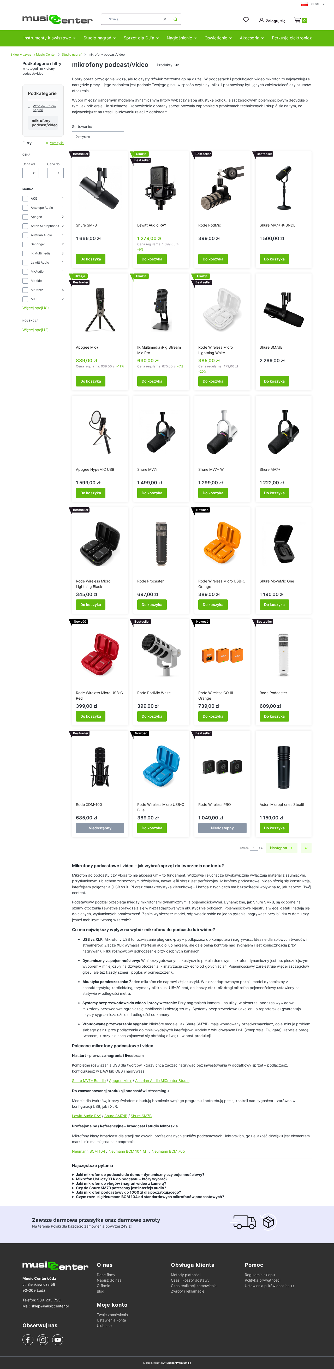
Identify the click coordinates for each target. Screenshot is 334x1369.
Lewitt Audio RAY (86, 1116)
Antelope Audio (42, 208)
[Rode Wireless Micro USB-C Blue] (161, 767)
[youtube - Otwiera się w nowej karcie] (58, 1340)
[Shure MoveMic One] (284, 543)
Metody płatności (185, 1274)
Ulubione (104, 1325)
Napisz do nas (109, 1280)
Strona (244, 847)
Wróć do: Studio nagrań (44, 108)
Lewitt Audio (40, 262)
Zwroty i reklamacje (187, 1291)
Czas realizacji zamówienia (194, 1285)
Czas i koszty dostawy (190, 1280)
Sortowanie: (82, 126)
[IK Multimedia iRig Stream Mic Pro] (161, 310)
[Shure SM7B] (100, 188)
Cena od (28, 164)
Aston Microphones (45, 226)
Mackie (36, 281)
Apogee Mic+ (120, 1080)
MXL (34, 299)
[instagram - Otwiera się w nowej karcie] (43, 1340)
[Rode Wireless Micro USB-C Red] (100, 655)
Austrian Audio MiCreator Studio (162, 1080)
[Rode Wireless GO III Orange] (222, 655)
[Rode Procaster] (161, 543)
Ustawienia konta (111, 1320)
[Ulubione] (246, 20)
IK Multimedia (41, 253)
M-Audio (37, 271)
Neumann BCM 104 (88, 1151)
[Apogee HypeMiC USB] (100, 432)
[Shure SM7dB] (284, 310)
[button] (175, 19)
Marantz (37, 290)
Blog (100, 1291)
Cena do (53, 164)
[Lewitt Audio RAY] (161, 188)
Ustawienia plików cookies (267, 1285)
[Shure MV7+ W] (222, 432)
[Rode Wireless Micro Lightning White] (222, 310)
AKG (34, 198)
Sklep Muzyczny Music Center (33, 54)
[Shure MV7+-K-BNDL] (284, 188)
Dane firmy (106, 1274)
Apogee (36, 217)
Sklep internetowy (165, 1362)
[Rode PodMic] (222, 188)
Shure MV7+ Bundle (89, 1080)
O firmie (103, 1285)
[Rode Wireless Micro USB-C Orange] (222, 543)
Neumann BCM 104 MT (128, 1151)
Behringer (38, 244)
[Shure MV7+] (284, 432)
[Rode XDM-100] (100, 767)
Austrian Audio (41, 235)
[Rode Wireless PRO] (222, 767)
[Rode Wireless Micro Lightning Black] (100, 543)
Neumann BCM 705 (168, 1151)
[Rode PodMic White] (161, 655)
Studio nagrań (72, 54)
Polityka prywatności (262, 1280)
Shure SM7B (141, 1116)
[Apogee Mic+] (100, 310)
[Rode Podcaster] (284, 655)
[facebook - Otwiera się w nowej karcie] (27, 1340)
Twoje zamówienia (112, 1314)
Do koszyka (90, 259)
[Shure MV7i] (161, 432)
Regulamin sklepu (260, 1274)
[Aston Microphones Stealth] (284, 767)
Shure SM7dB (115, 1116)
